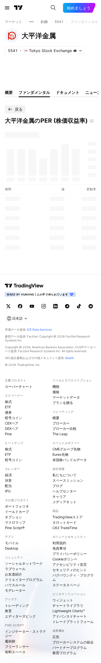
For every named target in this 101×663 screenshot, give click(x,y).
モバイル (12, 543)
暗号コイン (13, 418)
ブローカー (61, 423)
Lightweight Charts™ (68, 611)
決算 (8, 480)
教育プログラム (64, 653)
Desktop (11, 548)
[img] (75, 50)
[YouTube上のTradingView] (31, 306)
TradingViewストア (67, 517)
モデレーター (15, 590)
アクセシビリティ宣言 (69, 564)
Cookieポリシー (64, 559)
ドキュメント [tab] (67, 92)
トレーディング (17, 605)
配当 (8, 486)
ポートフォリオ (17, 506)
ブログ (57, 486)
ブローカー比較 (64, 428)
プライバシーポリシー (69, 554)
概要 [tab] (9, 92)
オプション (13, 517)
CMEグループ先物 (66, 449)
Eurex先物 (60, 454)
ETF (8, 407)
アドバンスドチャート (69, 616)
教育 (8, 611)
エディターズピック (20, 616)
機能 (55, 386)
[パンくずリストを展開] (31, 22)
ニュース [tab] (93, 92)
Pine (8, 434)
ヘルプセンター (64, 491)
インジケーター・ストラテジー (25, 633)
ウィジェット (62, 600)
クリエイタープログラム (24, 579)
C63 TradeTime (64, 528)
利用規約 (59, 543)
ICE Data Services (39, 329)
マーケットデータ (66, 397)
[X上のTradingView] (8, 306)
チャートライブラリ (67, 605)
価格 (55, 392)
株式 (8, 402)
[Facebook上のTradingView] (20, 306)
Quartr (69, 358)
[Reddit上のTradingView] (90, 306)
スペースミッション (67, 480)
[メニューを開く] (7, 8)
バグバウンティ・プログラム (73, 577)
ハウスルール (15, 585)
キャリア (59, 496)
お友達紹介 (13, 574)
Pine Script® (15, 528)
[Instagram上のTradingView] (43, 306)
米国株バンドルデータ (69, 460)
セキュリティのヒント (69, 570)
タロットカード (64, 522)
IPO (8, 491)
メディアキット (64, 502)
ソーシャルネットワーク (24, 563)
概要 (55, 418)
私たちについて (64, 475)
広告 (55, 637)
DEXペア (11, 428)
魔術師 (10, 641)
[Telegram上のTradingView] (67, 306)
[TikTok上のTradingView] (79, 306)
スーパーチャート (18, 386)
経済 (8, 475)
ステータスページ (66, 585)
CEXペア (11, 423)
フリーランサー (17, 646)
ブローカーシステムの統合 (73, 642)
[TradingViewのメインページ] (18, 7)
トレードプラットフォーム (73, 622)
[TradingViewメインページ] (24, 285)
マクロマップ (15, 522)
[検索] (53, 8)
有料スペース (15, 652)
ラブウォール (15, 569)
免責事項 (59, 548)
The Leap (60, 434)
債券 (8, 412)
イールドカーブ (17, 512)
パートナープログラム (69, 647)
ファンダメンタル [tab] (34, 92)
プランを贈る (62, 403)
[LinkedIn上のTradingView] (55, 306)
